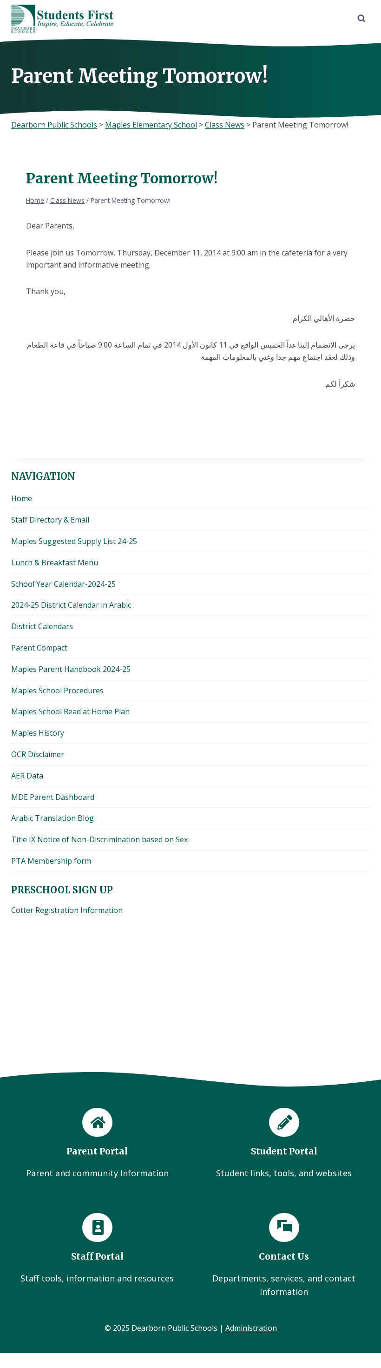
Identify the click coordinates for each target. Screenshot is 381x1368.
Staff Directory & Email (50, 520)
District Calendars (42, 626)
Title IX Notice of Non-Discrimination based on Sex (99, 839)
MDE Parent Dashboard (52, 797)
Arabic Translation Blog (52, 818)
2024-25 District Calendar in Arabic (71, 605)
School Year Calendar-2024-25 (63, 584)
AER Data (27, 776)
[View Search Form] (361, 18)
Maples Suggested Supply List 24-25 (74, 541)
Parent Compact (39, 648)
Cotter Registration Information (67, 910)
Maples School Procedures (57, 690)
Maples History (37, 733)
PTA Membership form (51, 861)
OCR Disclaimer (37, 754)
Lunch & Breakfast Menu (54, 562)
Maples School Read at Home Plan (70, 711)
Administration (251, 1328)
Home (21, 498)
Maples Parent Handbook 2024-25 (71, 669)
